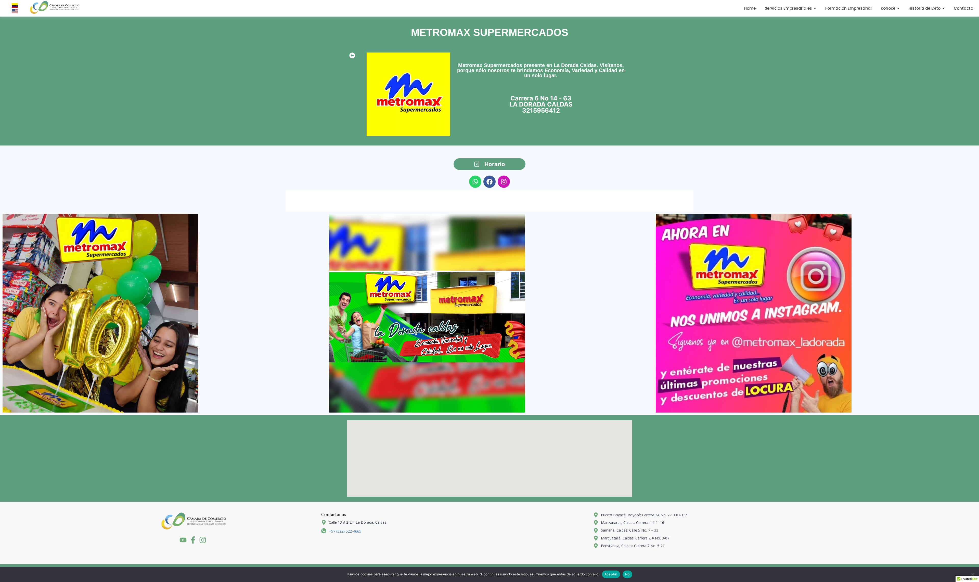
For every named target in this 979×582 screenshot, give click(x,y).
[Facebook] (489, 182)
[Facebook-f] (193, 540)
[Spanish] (15, 5)
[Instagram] (504, 182)
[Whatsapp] (475, 182)
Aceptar (610, 574)
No (627, 574)
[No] (972, 574)
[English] (15, 11)
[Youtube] (183, 540)
